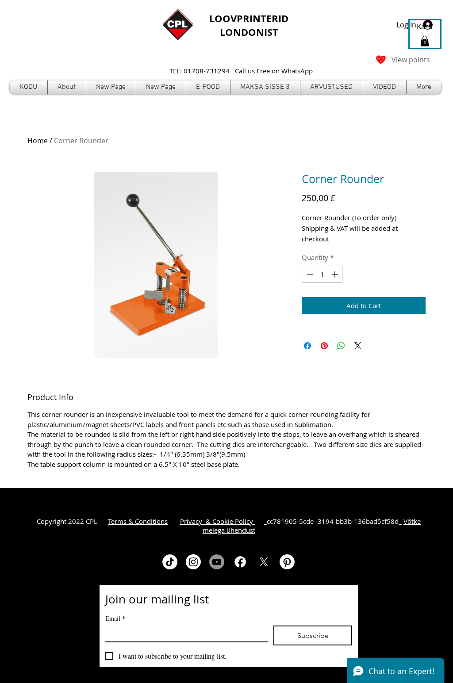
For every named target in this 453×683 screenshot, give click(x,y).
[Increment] (336, 274)
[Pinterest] (287, 561)
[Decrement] (309, 274)
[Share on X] (358, 345)
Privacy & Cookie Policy (217, 521)
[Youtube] (216, 561)
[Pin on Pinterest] (324, 345)
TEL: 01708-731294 (199, 70)
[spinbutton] (322, 274)
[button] (208, 87)
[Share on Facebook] (307, 345)
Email (115, 618)
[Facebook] (240, 561)
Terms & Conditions (138, 521)
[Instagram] (193, 561)
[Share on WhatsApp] (341, 345)
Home (37, 140)
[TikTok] (169, 561)
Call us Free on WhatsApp (274, 70)
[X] (263, 561)
